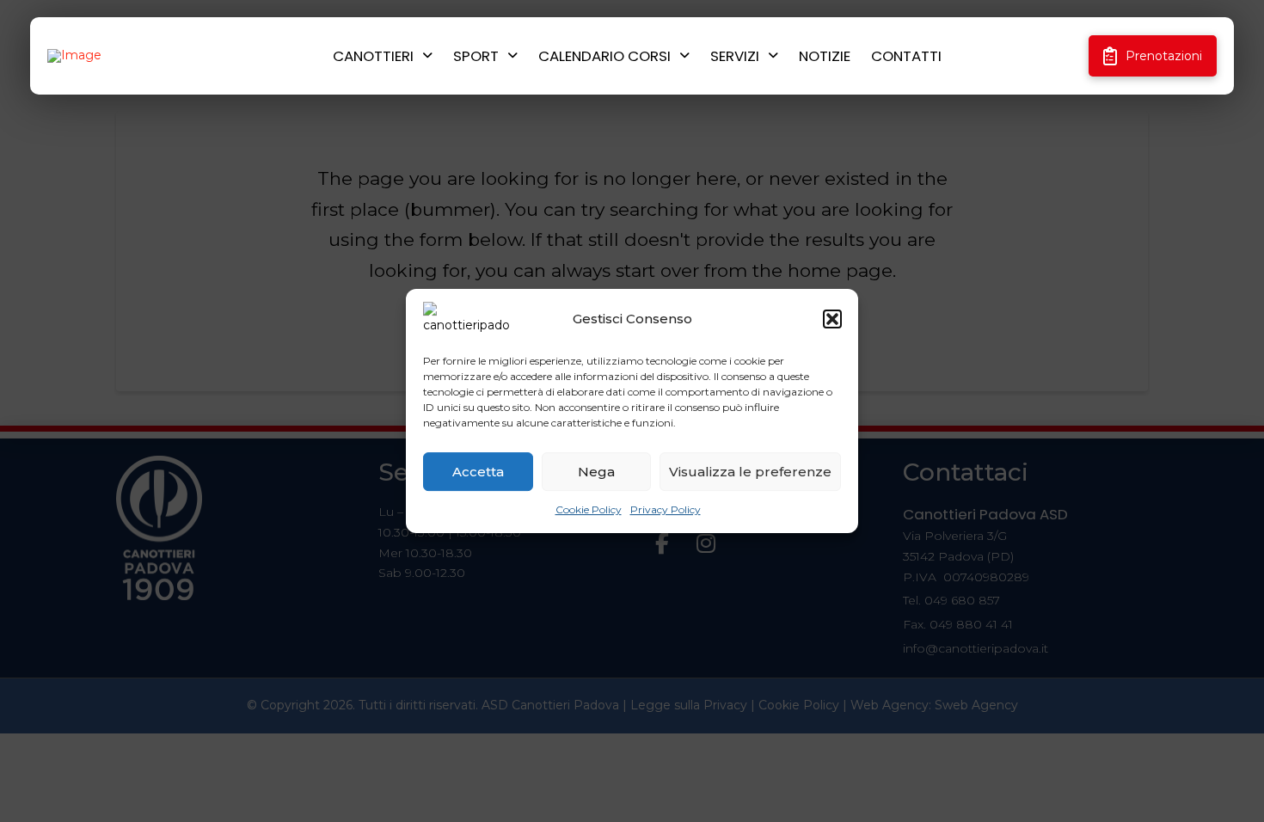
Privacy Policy (665, 509)
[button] (832, 319)
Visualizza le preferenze (750, 471)
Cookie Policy (588, 509)
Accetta (478, 471)
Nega (596, 471)
